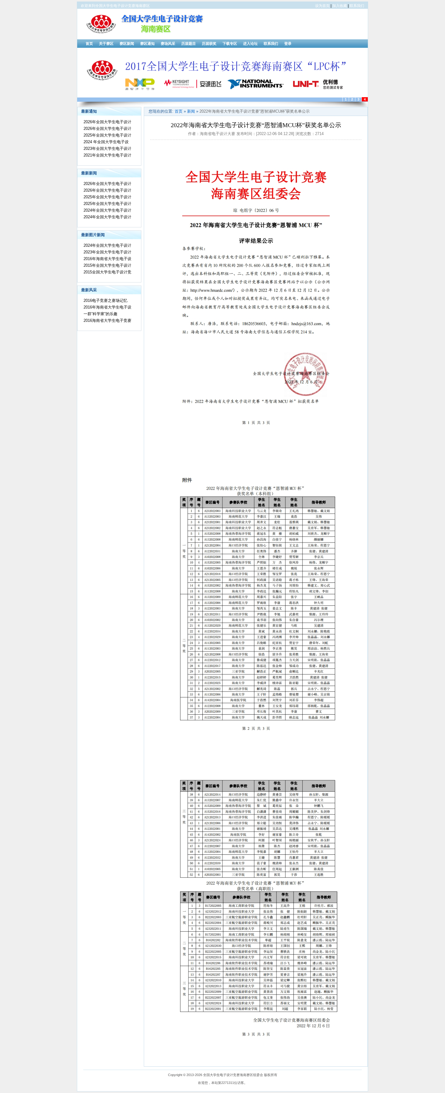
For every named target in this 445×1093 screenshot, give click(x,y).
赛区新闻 (127, 43)
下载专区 (229, 43)
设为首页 (322, 6)
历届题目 (188, 43)
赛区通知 (147, 43)
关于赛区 (106, 43)
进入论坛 (250, 43)
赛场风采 (168, 43)
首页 (89, 43)
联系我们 (357, 6)
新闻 (191, 111)
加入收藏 (339, 6)
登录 (288, 43)
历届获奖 (209, 43)
